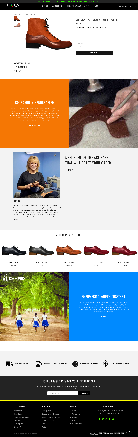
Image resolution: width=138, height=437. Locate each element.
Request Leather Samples (51, 417)
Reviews (73, 420)
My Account (18, 411)
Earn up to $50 (47, 411)
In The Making (75, 414)
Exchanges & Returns (21, 417)
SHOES (45, 6)
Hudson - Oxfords (69, 250)
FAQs (44, 427)
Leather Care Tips (48, 420)
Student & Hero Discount (50, 414)
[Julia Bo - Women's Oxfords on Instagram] (106, 419)
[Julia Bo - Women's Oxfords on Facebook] (99, 419)
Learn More (34, 125)
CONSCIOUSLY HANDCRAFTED (34, 102)
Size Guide (17, 420)
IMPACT (94, 6)
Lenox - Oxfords (13, 250)
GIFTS (86, 6)
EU (82, 43)
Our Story (73, 411)
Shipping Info (18, 424)
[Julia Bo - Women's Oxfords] (10, 6)
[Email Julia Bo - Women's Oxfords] (113, 419)
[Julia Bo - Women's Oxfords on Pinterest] (102, 419)
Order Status (18, 414)
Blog (43, 424)
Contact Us (17, 427)
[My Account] (129, 6)
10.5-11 (79, 47)
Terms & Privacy (76, 424)
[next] (71, 35)
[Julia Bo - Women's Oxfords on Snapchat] (109, 419)
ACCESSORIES (58, 6)
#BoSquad (73, 417)
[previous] (26, 35)
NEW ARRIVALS (74, 6)
